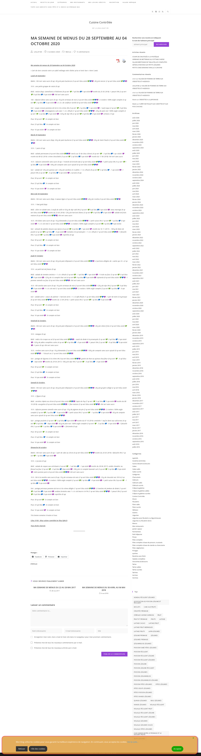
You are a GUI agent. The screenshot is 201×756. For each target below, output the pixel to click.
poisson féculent (141, 652)
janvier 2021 (136, 300)
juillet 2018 (136, 382)
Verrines (135, 578)
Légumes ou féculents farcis (141, 521)
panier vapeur (137, 529)
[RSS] (162, 11)
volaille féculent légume (144, 713)
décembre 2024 (137, 172)
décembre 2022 (137, 237)
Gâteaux (135, 510)
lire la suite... (132, 742)
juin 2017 (135, 417)
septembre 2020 (138, 311)
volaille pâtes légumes (143, 729)
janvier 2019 (136, 365)
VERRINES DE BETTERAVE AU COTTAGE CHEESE (148, 59)
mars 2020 (135, 327)
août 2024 (135, 183)
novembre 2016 (137, 436)
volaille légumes (140, 721)
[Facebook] (156, 11)
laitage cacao (139, 623)
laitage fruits (139, 631)
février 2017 (136, 428)
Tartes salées (136, 567)
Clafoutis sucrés (137, 485)
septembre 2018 (138, 376)
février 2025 (136, 167)
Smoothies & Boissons (140, 561)
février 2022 (136, 265)
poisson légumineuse (142, 676)
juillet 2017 (136, 414)
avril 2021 (135, 292)
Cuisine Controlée (138, 496)
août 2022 (135, 248)
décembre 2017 (137, 401)
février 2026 (136, 134)
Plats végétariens (138, 548)
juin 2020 (135, 319)
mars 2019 (135, 360)
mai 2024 (135, 191)
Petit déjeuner (137, 534)
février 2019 (136, 363)
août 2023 (135, 216)
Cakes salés (136, 469)
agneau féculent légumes (144, 597)
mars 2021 (135, 295)
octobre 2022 (136, 243)
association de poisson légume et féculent (147, 602)
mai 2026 (135, 126)
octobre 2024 (136, 178)
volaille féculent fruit (143, 709)
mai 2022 (135, 256)
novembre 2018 (137, 371)
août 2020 (135, 314)
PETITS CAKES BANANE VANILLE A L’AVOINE (147, 68)
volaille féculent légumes (144, 717)
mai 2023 (135, 224)
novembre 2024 (137, 175)
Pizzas (134, 537)
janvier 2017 (136, 431)
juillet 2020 (136, 316)
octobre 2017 (136, 406)
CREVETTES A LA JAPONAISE (148, 100)
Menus (68, 52)
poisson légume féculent (144, 668)
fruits (153, 619)
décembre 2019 (137, 335)
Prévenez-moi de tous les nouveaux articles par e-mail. (55, 648)
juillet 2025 (136, 153)
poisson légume (140, 664)
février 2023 (136, 232)
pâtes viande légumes (142, 696)
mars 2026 (135, 131)
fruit (159, 615)
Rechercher (161, 44)
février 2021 (136, 297)
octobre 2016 (136, 439)
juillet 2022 (136, 251)
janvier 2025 (136, 169)
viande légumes (140, 705)
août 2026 (135, 118)
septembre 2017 (138, 409)
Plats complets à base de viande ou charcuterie (148, 545)
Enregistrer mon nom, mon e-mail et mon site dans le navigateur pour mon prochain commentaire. (73, 637)
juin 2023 (135, 221)
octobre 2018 (136, 373)
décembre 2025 (137, 140)
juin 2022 (135, 254)
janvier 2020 (136, 333)
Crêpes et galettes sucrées (141, 493)
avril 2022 (135, 259)
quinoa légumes (140, 701)
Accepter (177, 749)
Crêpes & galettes (138, 488)
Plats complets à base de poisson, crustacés (147, 542)
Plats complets (137, 540)
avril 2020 (135, 324)
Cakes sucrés (136, 472)
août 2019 (135, 346)
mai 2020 (135, 322)
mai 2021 (135, 289)
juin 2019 (135, 352)
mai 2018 (135, 387)
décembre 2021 (137, 270)
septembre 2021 (138, 278)
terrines (135, 575)
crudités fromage (141, 611)
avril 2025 (135, 161)
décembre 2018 (137, 368)
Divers (134, 499)
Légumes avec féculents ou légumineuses (146, 518)
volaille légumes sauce (143, 725)
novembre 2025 (137, 142)
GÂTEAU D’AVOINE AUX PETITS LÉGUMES (146, 65)
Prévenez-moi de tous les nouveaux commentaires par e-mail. (58, 643)
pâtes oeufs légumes (142, 688)
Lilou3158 (38, 52)
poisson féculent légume (144, 656)
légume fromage (140, 635)
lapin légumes (154, 631)
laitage (162, 619)
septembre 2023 (138, 213)
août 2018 (135, 379)
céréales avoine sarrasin (144, 615)
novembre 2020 (137, 305)
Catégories (136, 474)
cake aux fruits (150, 607)
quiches (135, 553)
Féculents (135, 502)
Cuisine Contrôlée (100, 22)
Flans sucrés (136, 507)
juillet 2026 (136, 120)
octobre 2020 (136, 308)
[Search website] (167, 11)
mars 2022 (135, 262)
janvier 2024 (136, 202)
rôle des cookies (38, 749)
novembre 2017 (137, 403)
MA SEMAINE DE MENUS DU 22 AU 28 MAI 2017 (55, 587)
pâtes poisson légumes (143, 692)
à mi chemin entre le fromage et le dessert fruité (148, 734)
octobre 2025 (136, 145)
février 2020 (136, 330)
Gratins (134, 513)
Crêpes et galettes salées (140, 491)
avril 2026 (135, 129)
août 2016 (135, 444)
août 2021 (135, 281)
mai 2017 (135, 420)
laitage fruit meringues (143, 627)
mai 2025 (135, 158)
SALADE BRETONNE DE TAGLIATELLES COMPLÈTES (149, 62)
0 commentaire (83, 52)
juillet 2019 (136, 349)
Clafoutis (135, 480)
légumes (154, 635)
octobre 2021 (136, 275)
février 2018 (136, 395)
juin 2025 (135, 156)
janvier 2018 (136, 398)
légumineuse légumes (142, 644)
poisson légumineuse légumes (146, 680)
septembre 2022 (138, 246)
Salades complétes (138, 559)
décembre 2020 (137, 303)
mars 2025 (135, 164)
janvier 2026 (136, 137)
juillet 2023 (136, 218)
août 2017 (135, 412)
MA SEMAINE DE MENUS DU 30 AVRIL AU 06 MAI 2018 (103, 588)
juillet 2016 (136, 447)
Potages (135, 551)
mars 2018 (135, 392)
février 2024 (136, 199)
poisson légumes (140, 672)
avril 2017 (135, 422)
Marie (134, 104)
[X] (152, 11)
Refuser (21, 749)
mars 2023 (135, 229)
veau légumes (156, 701)
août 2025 (135, 150)
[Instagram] (159, 11)
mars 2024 (135, 197)
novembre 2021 (137, 273)
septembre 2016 (138, 441)
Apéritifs (135, 458)
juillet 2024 (136, 186)
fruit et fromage (140, 619)
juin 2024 (135, 188)
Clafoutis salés (137, 483)
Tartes (134, 564)
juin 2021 (135, 286)
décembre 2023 (137, 205)
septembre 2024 (138, 180)
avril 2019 (135, 357)
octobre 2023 (136, 210)
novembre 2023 (137, 207)
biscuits (137, 607)
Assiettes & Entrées (139, 461)
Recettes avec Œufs (139, 556)
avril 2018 (135, 390)
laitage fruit (154, 623)
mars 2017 (135, 425)
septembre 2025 (138, 148)
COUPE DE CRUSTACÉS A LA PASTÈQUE (145, 57)
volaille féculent (157, 705)
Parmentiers (136, 532)
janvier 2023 (136, 235)
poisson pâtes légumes (143, 684)
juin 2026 (135, 123)
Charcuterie (136, 477)
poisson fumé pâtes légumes (145, 648)
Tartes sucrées (137, 570)
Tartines (135, 572)
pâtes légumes (161, 684)
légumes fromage (141, 640)
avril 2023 (135, 227)
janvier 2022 (136, 267)
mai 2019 (135, 354)
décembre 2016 (137, 433)
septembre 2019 (138, 344)
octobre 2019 (136, 341)
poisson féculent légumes (144, 660)
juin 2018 (135, 384)
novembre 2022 (137, 240)
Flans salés (136, 504)
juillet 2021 (136, 284)
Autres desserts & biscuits (141, 464)
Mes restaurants (138, 526)
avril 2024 (135, 194)
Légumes (135, 515)
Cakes (134, 466)
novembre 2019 (137, 338)
